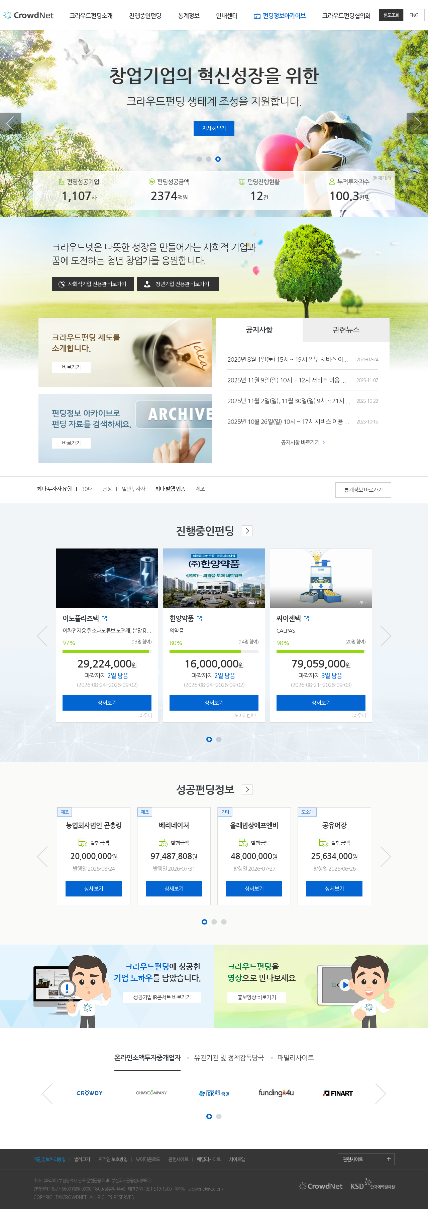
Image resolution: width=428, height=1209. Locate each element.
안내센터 (226, 15)
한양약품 (182, 618)
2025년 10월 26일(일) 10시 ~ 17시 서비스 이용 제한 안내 (289, 421)
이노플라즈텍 (81, 618)
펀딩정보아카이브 (284, 15)
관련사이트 (178, 1159)
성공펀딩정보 (205, 789)
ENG (414, 15)
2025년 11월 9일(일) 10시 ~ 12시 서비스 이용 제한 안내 (289, 379)
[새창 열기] (89, 1093)
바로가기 (71, 367)
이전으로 (10, 123)
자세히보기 (214, 128)
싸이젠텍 (289, 618)
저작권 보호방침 (112, 1159)
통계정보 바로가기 (363, 490)
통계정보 (188, 15)
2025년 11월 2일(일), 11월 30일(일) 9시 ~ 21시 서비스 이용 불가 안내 (289, 400)
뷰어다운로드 (148, 1159)
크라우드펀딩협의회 (346, 15)
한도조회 (391, 15)
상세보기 (107, 703)
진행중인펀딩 (145, 15)
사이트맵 (237, 1159)
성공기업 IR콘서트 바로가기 (162, 997)
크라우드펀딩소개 (91, 15)
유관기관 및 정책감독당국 (229, 1058)
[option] (214, 123)
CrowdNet (28, 16)
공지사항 (259, 330)
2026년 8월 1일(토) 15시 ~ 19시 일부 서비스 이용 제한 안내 (289, 359)
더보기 (389, 1159)
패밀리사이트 (296, 1058)
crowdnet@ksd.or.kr (206, 1188)
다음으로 (417, 123)
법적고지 (82, 1159)
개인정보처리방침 (49, 1159)
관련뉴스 (346, 330)
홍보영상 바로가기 (256, 997)
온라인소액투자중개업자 (147, 1058)
